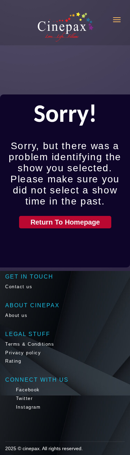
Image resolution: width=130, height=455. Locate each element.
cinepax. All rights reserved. (53, 448)
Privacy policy (23, 352)
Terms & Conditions (29, 344)
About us (16, 315)
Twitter (23, 398)
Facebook (27, 389)
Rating (13, 361)
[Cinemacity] (38, 27)
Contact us (18, 286)
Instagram (27, 407)
